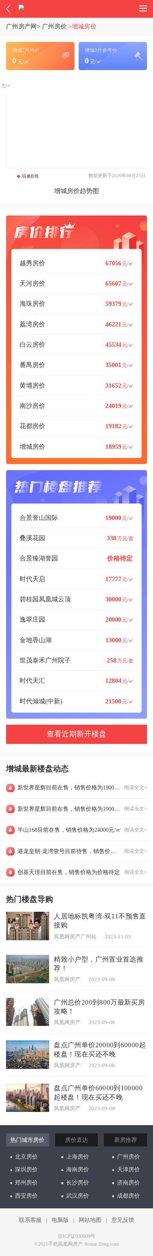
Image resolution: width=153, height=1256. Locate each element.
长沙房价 (77, 1183)
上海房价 (77, 1157)
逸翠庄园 (77, 619)
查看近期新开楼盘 (76, 734)
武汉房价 (77, 1196)
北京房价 (26, 1157)
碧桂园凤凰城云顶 (77, 599)
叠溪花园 (77, 538)
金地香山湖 (77, 640)
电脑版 (60, 1220)
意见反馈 (122, 1220)
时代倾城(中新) (77, 701)
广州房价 (54, 26)
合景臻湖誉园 (76, 558)
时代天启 (77, 578)
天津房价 (128, 1169)
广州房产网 (21, 26)
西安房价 (26, 1196)
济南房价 (128, 1183)
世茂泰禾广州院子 (77, 660)
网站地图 (90, 1220)
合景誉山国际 (77, 517)
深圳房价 (26, 1169)
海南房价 (77, 1169)
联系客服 (30, 1220)
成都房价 (128, 1196)
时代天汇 (77, 680)
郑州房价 (26, 1183)
